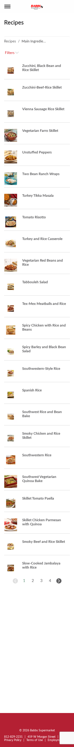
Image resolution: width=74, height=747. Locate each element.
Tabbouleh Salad (35, 282)
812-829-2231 (13, 736)
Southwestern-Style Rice (41, 368)
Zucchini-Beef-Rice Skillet (42, 87)
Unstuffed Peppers (37, 152)
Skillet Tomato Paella (38, 498)
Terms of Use (34, 740)
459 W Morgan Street (42, 736)
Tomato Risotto (34, 217)
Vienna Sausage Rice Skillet (43, 109)
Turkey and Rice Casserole (42, 239)
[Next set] (58, 581)
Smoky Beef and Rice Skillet (43, 541)
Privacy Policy (12, 740)
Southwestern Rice (36, 455)
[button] (24, 581)
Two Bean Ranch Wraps (40, 174)
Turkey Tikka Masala (38, 195)
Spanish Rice (32, 390)
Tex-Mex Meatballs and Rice (44, 304)
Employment (56, 740)
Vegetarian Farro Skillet (40, 130)
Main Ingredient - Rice (39, 41)
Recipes (10, 41)
